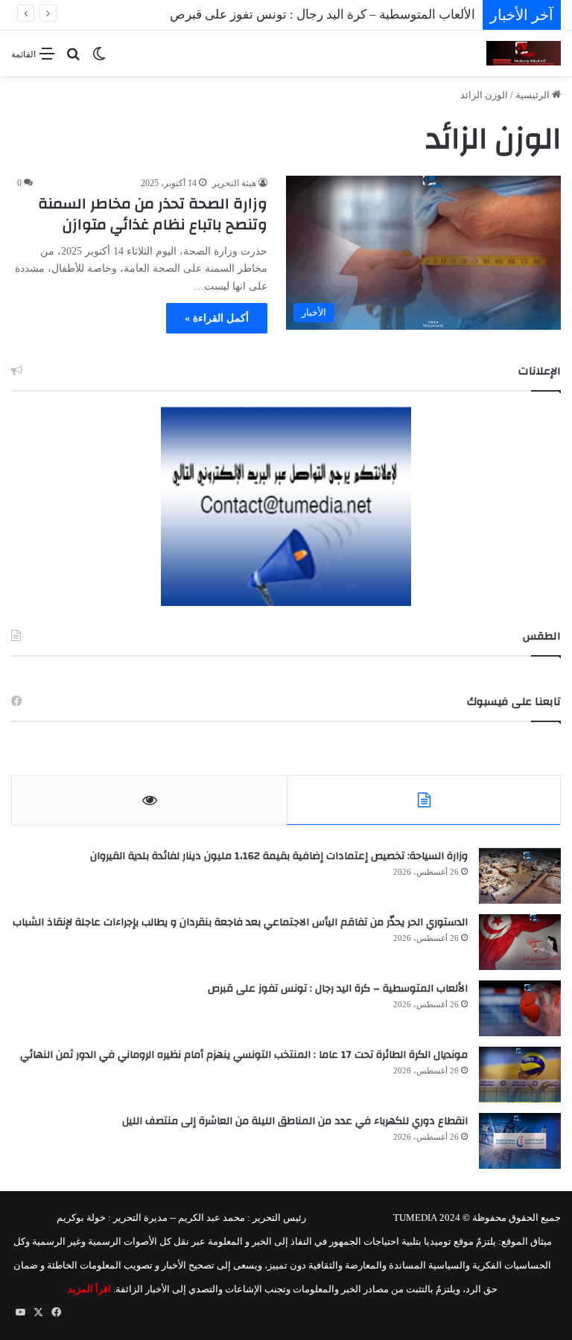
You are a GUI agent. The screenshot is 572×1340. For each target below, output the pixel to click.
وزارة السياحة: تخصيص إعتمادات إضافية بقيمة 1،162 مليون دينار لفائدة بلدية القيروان (279, 856)
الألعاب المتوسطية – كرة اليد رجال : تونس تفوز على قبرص (338, 988)
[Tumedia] (523, 53)
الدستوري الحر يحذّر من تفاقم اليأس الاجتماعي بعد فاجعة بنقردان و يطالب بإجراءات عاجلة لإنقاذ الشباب (240, 922)
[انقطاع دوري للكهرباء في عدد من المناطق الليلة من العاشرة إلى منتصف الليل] (520, 1141)
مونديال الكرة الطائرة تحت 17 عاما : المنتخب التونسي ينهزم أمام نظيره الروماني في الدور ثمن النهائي (244, 1055)
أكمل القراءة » (217, 318)
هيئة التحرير (234, 183)
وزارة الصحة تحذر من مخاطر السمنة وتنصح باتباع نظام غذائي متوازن (152, 214)
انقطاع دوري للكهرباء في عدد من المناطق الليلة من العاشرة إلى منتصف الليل (295, 1121)
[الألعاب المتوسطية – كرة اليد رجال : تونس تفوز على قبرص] (520, 1008)
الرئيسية (533, 94)
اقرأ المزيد (89, 1289)
